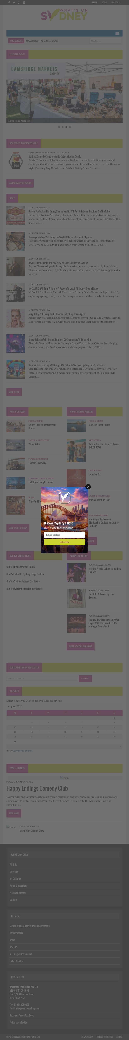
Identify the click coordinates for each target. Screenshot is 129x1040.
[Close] (88, 486)
